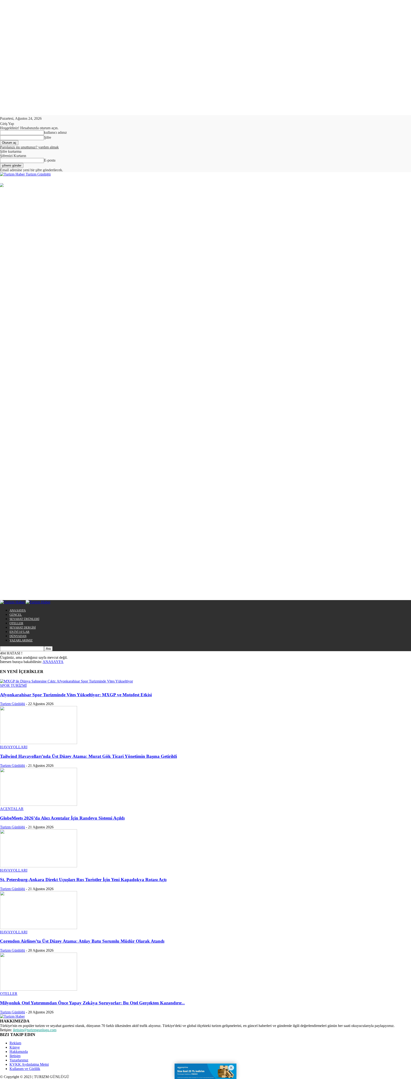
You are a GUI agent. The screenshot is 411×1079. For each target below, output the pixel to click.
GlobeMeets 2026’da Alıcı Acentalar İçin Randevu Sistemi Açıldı (62, 818)
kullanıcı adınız (55, 132)
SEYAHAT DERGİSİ (23, 627)
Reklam (15, 1043)
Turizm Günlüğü (12, 704)
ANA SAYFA (18, 610)
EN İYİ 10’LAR (19, 632)
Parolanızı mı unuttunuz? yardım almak (29, 147)
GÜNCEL (16, 614)
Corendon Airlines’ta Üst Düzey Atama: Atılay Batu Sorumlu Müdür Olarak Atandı (82, 941)
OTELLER (16, 623)
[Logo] (13, 602)
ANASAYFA (53, 662)
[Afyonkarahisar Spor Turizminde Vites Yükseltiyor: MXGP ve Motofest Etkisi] (66, 681)
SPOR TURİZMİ (13, 685)
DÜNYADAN (18, 636)
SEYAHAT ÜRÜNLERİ (24, 619)
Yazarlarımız (19, 1060)
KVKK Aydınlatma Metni (29, 1064)
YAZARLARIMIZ (21, 640)
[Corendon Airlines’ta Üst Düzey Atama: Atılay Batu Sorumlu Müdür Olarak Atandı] (38, 928)
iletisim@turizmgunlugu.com (34, 1030)
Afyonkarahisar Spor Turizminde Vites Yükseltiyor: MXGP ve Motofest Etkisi (76, 694)
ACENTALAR (12, 809)
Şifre (47, 137)
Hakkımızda (19, 1052)
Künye (15, 1047)
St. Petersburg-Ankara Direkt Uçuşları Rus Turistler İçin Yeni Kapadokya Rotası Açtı (83, 879)
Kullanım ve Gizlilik (25, 1069)
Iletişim (15, 1056)
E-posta (49, 160)
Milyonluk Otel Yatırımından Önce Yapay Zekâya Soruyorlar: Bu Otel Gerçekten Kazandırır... (92, 1002)
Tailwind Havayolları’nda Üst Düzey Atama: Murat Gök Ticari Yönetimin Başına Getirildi (88, 756)
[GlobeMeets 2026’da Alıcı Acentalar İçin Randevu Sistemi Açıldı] (38, 804)
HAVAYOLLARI (13, 747)
